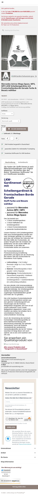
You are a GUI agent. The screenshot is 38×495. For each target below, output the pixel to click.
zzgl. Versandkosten (13, 99)
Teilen (7, 138)
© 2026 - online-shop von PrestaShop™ (13, 493)
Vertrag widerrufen (19, 487)
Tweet (12, 138)
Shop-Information (7, 462)
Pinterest (16, 138)
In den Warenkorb (17, 129)
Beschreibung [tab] (10, 162)
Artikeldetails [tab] (23, 162)
